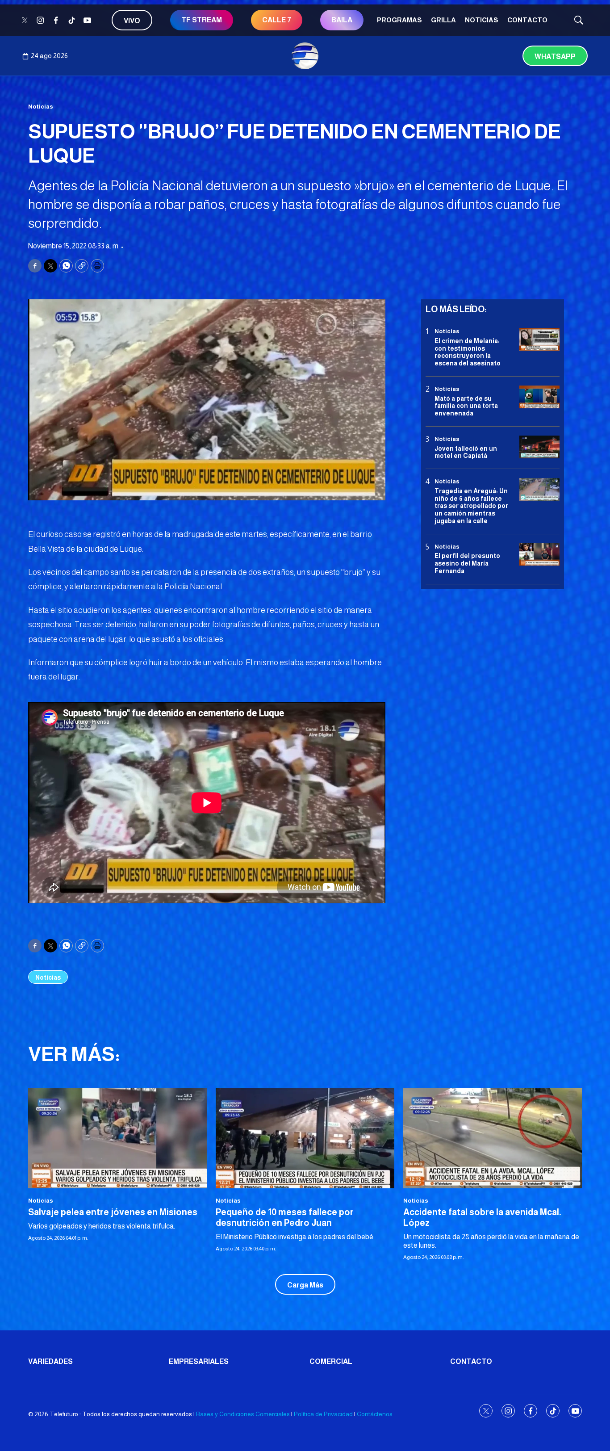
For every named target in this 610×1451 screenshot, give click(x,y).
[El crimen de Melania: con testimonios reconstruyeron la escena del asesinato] (539, 339)
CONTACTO (527, 20)
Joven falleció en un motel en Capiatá (466, 452)
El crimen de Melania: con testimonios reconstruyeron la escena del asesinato (468, 351)
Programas (399, 20)
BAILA (341, 20)
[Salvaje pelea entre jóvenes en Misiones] (117, 1138)
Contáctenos (375, 1413)
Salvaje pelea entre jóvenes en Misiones (112, 1212)
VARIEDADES (50, 1361)
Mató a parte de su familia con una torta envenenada (466, 405)
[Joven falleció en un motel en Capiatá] (539, 447)
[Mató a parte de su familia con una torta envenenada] (539, 397)
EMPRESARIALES (199, 1361)
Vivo (132, 21)
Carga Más (305, 1285)
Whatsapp (555, 56)
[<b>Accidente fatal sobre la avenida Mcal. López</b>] (492, 1138)
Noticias (481, 20)
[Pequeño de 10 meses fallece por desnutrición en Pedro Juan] (305, 1138)
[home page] (305, 55)
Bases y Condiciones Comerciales (243, 1413)
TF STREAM (201, 20)
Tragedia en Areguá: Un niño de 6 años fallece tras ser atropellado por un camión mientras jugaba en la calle (471, 505)
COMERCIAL (330, 1361)
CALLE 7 (276, 20)
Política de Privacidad (323, 1413)
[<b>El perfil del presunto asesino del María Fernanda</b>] (539, 554)
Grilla (443, 20)
